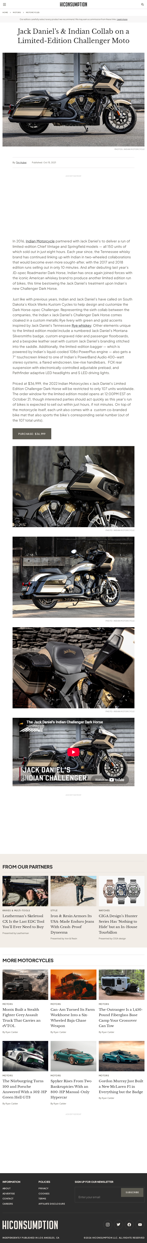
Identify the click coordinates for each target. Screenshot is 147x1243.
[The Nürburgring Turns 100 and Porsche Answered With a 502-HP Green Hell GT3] (25, 1056)
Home (5, 12)
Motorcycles (33, 12)
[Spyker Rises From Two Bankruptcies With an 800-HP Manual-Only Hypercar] (73, 1056)
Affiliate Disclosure (52, 1203)
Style (54, 910)
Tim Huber (21, 162)
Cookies (44, 1193)
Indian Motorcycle (40, 241)
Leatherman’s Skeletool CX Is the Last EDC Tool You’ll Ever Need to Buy (23, 921)
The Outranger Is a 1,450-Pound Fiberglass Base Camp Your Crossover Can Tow (121, 1018)
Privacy (43, 1188)
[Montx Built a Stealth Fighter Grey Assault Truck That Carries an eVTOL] (25, 984)
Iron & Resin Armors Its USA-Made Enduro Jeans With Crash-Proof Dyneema (72, 924)
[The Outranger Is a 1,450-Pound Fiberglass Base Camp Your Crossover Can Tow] (121, 984)
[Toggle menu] (4, 4)
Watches (104, 910)
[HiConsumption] (73, 4)
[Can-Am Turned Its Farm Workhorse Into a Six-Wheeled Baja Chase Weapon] (73, 984)
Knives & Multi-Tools (16, 910)
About (7, 1188)
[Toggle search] (142, 4)
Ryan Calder (12, 1032)
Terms (42, 1198)
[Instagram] (107, 1224)
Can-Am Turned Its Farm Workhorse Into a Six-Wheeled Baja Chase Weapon (73, 1018)
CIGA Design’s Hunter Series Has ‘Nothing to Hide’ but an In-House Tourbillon (118, 924)
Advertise (9, 1193)
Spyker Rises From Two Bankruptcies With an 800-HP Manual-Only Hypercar (71, 1089)
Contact (8, 1198)
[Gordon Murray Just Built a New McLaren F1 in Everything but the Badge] (121, 1056)
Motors (17, 12)
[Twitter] (118, 1224)
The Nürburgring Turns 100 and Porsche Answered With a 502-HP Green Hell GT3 (25, 1089)
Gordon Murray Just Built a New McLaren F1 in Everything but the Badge (121, 1086)
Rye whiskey (81, 325)
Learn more (122, 19)
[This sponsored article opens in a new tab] (25, 891)
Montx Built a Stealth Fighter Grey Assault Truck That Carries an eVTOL (22, 1018)
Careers (8, 1203)
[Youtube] (140, 1224)
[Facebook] (129, 1224)
